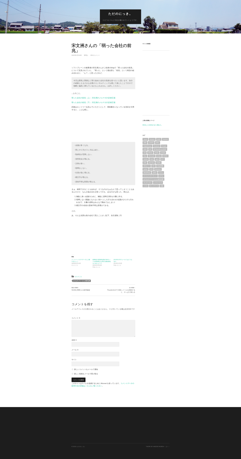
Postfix (158, 162)
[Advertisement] (103, 126)
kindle (156, 152)
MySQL (146, 159)
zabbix (154, 172)
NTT (162, 159)
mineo (159, 156)
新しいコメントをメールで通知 (86, 369)
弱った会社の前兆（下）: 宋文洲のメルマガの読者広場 (93, 102)
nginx (157, 159)
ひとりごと (78, 276)
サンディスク (147, 182)
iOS (145, 152)
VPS (151, 169)
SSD (153, 166)
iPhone (150, 152)
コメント (76, 318)
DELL (157, 142)
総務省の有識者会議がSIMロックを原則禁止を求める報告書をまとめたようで (102, 261)
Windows (158, 169)
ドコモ (146, 186)
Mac (145, 156)
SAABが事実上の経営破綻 (81, 289)
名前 (74, 340)
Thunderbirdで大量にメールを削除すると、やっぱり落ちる (121, 290)
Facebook (156, 146)
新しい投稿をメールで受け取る (86, 374)
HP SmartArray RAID (160, 149)
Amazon (152, 139)
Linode (163, 152)
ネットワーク (154, 186)
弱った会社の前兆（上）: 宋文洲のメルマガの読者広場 (93, 98)
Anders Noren (158, 446)
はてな (161, 176)
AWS (145, 142)
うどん (161, 172)
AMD (158, 139)
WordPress (147, 172)
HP (150, 149)
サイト (74, 359)
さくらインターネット (150, 176)
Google (164, 146)
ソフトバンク (158, 182)
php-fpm (151, 162)
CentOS (151, 142)
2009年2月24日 (77, 55)
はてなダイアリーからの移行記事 (81, 280)
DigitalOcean (147, 146)
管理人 (86, 55)
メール (75, 350)
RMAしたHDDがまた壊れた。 (153, 125)
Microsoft (151, 156)
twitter (146, 169)
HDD (145, 149)
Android (165, 139)
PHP (145, 162)
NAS (151, 159)
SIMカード (147, 166)
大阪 (162, 186)
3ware (145, 139)
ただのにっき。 (120, 13)
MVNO (165, 156)
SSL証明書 (160, 166)
